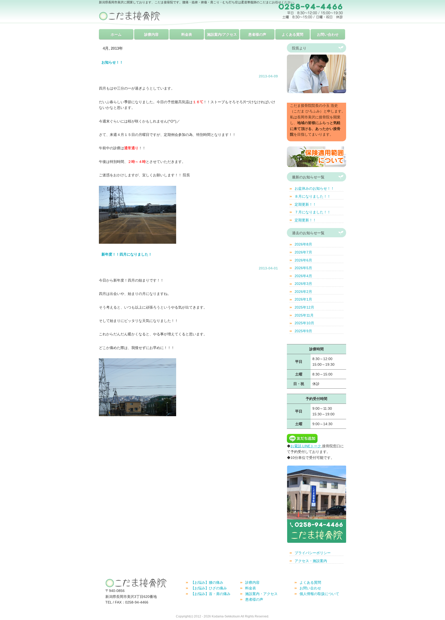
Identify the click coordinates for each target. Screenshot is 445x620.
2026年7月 (303, 252)
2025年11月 (304, 315)
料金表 (186, 34)
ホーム (116, 34)
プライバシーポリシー (313, 553)
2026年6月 (303, 260)
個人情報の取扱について (319, 594)
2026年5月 (303, 268)
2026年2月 (303, 292)
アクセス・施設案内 (311, 561)
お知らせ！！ (112, 62)
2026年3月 (303, 284)
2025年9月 (303, 331)
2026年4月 (303, 276)
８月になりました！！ (313, 196)
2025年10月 (304, 323)
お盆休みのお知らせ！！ (314, 188)
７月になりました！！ (313, 212)
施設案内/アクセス (222, 34)
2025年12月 (304, 307)
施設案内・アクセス (261, 594)
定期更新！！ (305, 204)
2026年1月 (303, 299)
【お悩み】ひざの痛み (209, 588)
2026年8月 (303, 244)
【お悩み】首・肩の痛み (210, 594)
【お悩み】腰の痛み (207, 582)
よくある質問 (292, 34)
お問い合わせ (328, 34)
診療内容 (151, 34)
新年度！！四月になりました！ (126, 254)
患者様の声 (257, 34)
